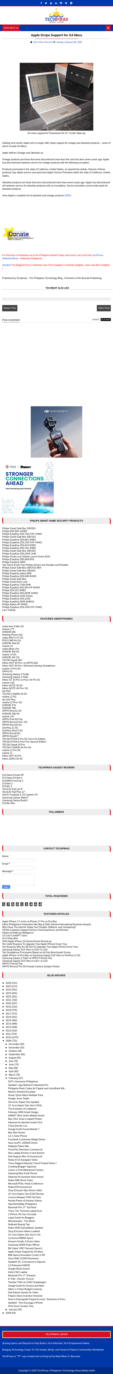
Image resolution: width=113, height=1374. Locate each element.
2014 (9, 1023)
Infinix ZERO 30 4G (12, 758)
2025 (9, 986)
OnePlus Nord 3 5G (12, 730)
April (11, 1071)
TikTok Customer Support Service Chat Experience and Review (35, 930)
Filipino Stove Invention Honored (25, 1296)
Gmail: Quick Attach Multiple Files (25, 1095)
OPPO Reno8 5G (11, 733)
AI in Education (10, 938)
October (13, 1051)
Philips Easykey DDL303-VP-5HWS (21, 587)
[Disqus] (56, 362)
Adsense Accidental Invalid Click (25, 1122)
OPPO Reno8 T (10, 736)
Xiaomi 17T (8, 629)
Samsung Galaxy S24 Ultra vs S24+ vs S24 (25, 949)
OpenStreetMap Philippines (22, 1204)
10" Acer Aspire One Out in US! (24, 1234)
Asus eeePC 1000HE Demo (23, 1143)
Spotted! (6, 265)
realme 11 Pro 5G (11, 750)
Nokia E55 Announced (20, 1187)
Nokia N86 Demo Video (20, 1180)
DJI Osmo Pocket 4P (13, 775)
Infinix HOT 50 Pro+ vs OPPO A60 (20, 663)
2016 (9, 1017)
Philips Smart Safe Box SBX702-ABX (21, 567)
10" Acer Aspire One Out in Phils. (25, 1105)
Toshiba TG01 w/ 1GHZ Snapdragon (27, 1282)
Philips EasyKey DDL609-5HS (18, 559)
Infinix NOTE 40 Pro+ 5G (15, 688)
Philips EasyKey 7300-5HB (16, 584)
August (13, 1058)
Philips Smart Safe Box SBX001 (19, 570)
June (11, 1064)
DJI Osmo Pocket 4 (12, 778)
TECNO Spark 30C (12, 660)
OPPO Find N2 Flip (12, 963)
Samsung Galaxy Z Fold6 (15, 674)
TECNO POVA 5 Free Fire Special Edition (24, 741)
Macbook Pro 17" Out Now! (22, 1207)
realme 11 (7, 753)
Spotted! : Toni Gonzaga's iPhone (25, 1303)
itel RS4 (6, 691)
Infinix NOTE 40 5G (12, 685)
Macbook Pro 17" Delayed (21, 1275)
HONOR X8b (9, 708)
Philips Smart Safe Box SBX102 (19, 537)
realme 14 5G (9, 654)
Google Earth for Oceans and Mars (26, 1286)
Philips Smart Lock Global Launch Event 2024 (26, 556)
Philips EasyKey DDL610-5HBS (19, 545)
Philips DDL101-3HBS (14, 590)
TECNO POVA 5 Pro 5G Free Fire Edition (23, 739)
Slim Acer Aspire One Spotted (23, 1102)
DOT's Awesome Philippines (23, 1081)
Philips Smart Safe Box (14, 579)
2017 (9, 1013)
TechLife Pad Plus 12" (13, 792)
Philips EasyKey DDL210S (16, 598)
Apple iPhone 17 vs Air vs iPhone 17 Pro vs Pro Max (29, 921)
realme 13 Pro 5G (11, 668)
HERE (67, 195)
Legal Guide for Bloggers (21, 1217)
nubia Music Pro (10, 649)
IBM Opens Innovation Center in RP (26, 1255)
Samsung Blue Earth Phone (22, 1173)
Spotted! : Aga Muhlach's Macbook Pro (28, 1085)
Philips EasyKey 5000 (13, 562)
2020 (9, 1003)
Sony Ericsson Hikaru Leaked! (24, 1231)
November (14, 1047)
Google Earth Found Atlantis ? (23, 1129)
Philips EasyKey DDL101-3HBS (19, 548)
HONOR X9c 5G (10, 657)
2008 (9, 1313)
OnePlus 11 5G (10, 728)
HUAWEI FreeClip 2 (12, 781)
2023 (9, 993)
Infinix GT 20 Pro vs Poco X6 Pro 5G (21, 680)
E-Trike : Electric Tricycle (21, 1279)
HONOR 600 (9, 632)
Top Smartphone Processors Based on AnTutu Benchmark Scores (36, 952)
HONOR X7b (9, 705)
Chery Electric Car (17, 1126)
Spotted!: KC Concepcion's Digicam (26, 1262)
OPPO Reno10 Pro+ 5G (14, 722)
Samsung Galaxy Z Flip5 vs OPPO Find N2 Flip (27, 958)
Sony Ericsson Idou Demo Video (25, 1190)
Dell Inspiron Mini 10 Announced (25, 1156)
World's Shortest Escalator (22, 1092)
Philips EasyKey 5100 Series (17, 596)
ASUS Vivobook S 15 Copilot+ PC (20, 794)
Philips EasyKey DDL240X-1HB (19, 553)
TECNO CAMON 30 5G (14, 694)
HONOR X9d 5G (11, 643)
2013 (9, 1027)
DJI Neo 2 (7, 783)
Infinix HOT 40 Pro (11, 756)
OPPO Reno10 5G (12, 725)
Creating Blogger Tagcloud (22, 1166)
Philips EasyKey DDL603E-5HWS (20, 593)
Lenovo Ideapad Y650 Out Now (24, 1197)
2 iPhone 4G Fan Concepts (22, 1214)
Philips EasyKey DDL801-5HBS (19, 539)
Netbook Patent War (18, 1146)
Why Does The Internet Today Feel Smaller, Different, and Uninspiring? (39, 927)
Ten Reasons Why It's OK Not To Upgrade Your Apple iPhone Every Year (40, 947)
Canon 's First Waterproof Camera (25, 1170)
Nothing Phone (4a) (12, 635)
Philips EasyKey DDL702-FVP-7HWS (22, 534)
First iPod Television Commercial (25, 1149)
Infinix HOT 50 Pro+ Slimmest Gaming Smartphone (28, 665)
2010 (9, 1037)
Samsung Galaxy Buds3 (15, 800)
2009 (9, 1040)
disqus (95, 320)
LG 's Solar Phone (17, 1136)
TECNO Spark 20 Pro (13, 744)
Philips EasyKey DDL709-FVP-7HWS (22, 607)
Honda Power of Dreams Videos (25, 1200)
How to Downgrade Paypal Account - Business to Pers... (37, 1299)
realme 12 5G (9, 696)
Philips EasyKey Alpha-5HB (16, 573)
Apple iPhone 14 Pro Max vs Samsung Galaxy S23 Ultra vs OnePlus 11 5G (41, 955)
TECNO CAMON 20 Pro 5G (16, 747)
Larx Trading (8, 610)
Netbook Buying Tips (19, 1224)
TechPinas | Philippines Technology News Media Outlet (66, 1370)
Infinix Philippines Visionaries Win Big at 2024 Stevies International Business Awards (46, 924)
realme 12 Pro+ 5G (12, 702)
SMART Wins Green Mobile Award (26, 1115)
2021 (9, 1000)
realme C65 (8, 682)
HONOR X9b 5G (11, 713)
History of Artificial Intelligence (18, 933)
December (14, 1044)
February (14, 1078)
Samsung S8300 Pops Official (23, 1245)
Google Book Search (19, 1268)
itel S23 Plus (8, 699)
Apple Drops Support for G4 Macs (25, 1251)
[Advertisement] (36, 54)
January (13, 1309)
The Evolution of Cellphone (22, 1109)
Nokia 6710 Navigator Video (23, 1160)
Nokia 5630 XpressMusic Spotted (25, 1228)
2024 (9, 989)
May (11, 1068)
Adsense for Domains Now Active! (26, 1177)
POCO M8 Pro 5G (11, 640)
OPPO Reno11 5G (11, 711)
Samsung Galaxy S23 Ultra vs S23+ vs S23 (25, 961)
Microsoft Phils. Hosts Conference (25, 1183)
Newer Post (10, 308)
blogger (105, 320)
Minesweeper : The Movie (21, 1221)
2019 (9, 1006)
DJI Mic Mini (8, 803)
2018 (9, 1010)
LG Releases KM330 (19, 1265)
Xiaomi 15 (7, 646)
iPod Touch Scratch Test (20, 1306)
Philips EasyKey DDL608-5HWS (19, 576)
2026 (9, 983)
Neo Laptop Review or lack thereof (26, 1153)
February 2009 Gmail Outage (23, 1112)
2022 (9, 996)
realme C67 (8, 716)
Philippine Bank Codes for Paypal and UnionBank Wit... (37, 1088)
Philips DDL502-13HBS (14, 531)
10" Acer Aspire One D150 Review (26, 1194)
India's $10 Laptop (17, 1272)
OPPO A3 (7, 671)
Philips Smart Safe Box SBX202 (19, 551)
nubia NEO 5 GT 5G (12, 637)
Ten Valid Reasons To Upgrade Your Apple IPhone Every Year (34, 944)
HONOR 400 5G (10, 651)
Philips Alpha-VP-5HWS (15, 604)
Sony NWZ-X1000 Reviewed (23, 1258)
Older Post (103, 308)
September (15, 1054)
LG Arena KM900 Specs (20, 1238)
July (11, 1061)
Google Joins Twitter (18, 1098)
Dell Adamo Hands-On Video (23, 1292)
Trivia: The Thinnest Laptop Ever (25, 1211)
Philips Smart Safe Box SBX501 (19, 528)
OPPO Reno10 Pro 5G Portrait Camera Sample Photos (31, 966)
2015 (9, 1020)
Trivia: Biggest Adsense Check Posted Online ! (32, 1163)
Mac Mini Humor (16, 1132)
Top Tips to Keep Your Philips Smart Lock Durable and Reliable (35, 565)
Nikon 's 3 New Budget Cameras (25, 1289)
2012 (9, 1030)
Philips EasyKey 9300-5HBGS (18, 601)
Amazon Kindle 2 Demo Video (24, 1241)
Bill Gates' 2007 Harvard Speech (25, 1248)
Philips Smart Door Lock (15, 582)
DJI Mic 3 (7, 786)
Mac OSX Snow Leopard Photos (25, 1119)
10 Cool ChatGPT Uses (14, 935)
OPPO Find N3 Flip (12, 719)
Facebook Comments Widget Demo (26, 1139)
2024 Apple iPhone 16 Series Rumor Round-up (26, 941)
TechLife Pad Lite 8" (12, 789)
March (12, 1075)
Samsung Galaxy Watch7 (15, 797)
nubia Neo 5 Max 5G (13, 626)
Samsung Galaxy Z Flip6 (15, 677)
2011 (8, 1034)
